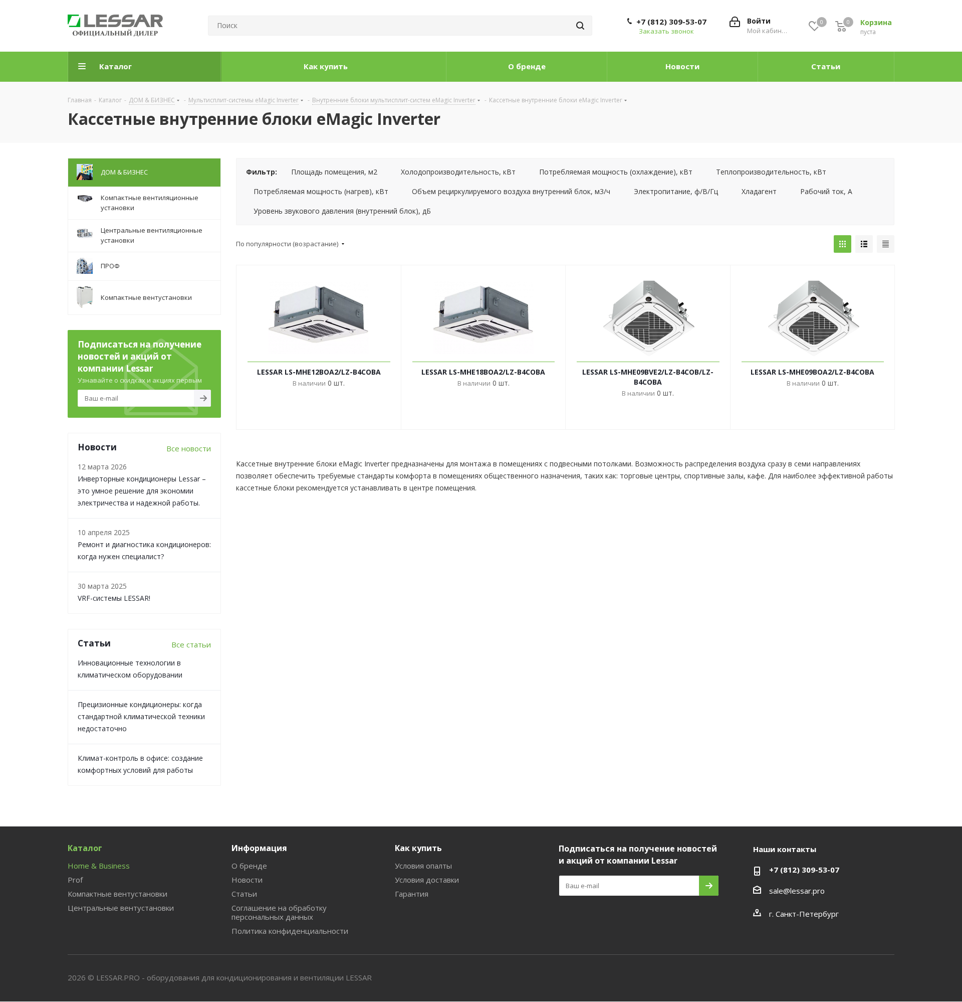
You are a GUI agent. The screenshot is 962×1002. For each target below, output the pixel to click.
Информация (259, 848)
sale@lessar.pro (797, 891)
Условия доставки (427, 880)
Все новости (188, 448)
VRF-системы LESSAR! (114, 598)
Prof (75, 880)
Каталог (85, 848)
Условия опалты (423, 866)
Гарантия (411, 894)
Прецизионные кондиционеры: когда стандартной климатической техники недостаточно (141, 716)
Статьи (244, 894)
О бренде (249, 866)
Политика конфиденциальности (289, 931)
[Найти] (580, 26)
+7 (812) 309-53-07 (671, 21)
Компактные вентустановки (117, 894)
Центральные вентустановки (121, 908)
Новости (247, 880)
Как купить (418, 848)
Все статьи (191, 644)
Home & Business (99, 866)
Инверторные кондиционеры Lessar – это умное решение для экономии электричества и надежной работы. (142, 491)
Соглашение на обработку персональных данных (279, 912)
